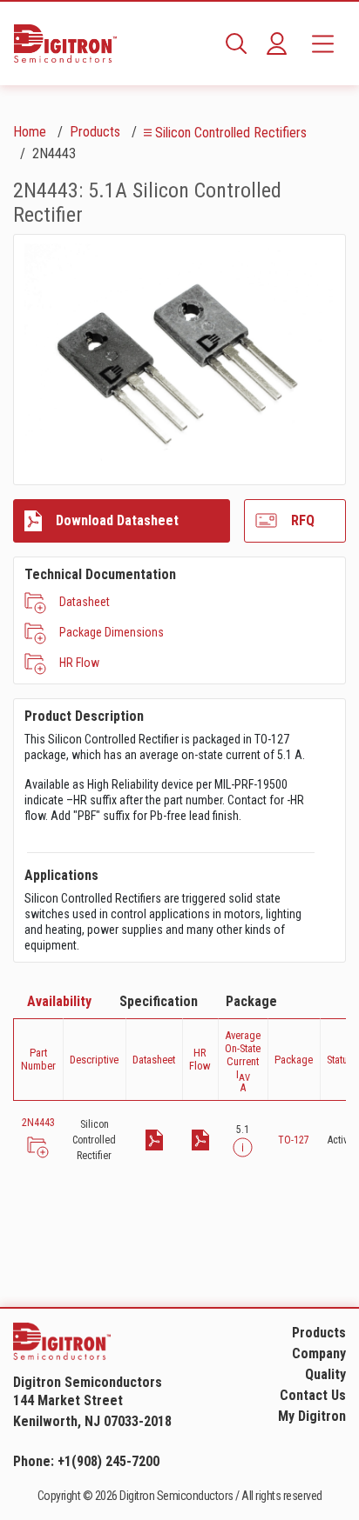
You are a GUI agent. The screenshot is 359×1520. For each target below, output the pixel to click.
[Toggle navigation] (323, 43)
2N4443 (38, 1123)
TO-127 (293, 1140)
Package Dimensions (111, 632)
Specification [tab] (158, 1001)
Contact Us (313, 1395)
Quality (325, 1374)
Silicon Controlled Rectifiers (231, 132)
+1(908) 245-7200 (108, 1461)
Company (319, 1353)
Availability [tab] (59, 1001)
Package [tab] (251, 1001)
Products (95, 131)
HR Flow (79, 663)
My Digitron (312, 1416)
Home (29, 131)
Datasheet (84, 602)
